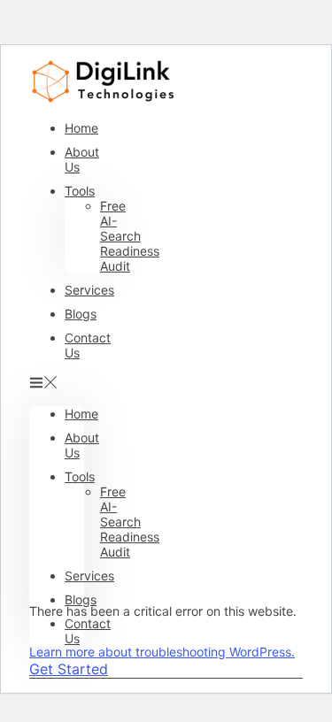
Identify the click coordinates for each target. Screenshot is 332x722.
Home (81, 127)
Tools (80, 190)
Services (89, 289)
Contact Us (88, 345)
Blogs (81, 313)
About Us (82, 159)
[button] (56, 383)
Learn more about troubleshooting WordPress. (162, 651)
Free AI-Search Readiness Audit (129, 235)
